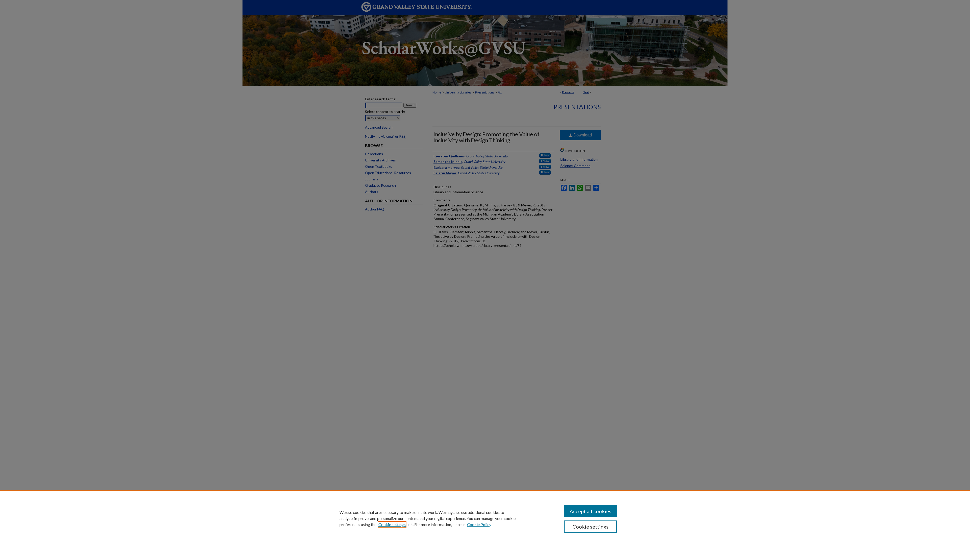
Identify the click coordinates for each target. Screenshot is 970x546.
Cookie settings (392, 524)
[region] (485, 518)
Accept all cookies (590, 511)
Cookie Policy (479, 524)
